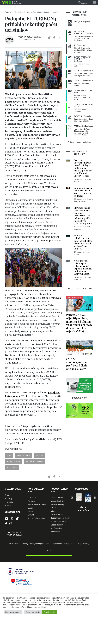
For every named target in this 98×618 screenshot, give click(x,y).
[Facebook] (6, 523)
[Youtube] (6, 518)
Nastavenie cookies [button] (13, 612)
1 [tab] (76, 500)
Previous (72, 497)
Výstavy (54, 511)
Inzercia (8, 505)
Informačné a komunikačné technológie (43, 12)
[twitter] (49, 38)
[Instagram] (10, 523)
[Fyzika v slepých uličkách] (79, 497)
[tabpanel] (78, 497)
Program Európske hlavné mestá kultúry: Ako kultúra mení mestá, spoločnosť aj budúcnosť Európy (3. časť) (83, 168)
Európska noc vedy (58, 521)
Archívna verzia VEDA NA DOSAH (14, 533)
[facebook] (54, 38)
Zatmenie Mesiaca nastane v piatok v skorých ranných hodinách (83, 191)
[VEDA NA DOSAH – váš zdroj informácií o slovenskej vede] (10, 2)
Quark (30, 508)
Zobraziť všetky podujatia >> (79, 142)
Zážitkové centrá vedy (37, 504)
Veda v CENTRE (57, 498)
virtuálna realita (34, 462)
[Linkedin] (16, 523)
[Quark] (88, 497)
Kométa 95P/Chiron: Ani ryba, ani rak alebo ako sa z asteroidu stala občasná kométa (83, 242)
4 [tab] (87, 500)
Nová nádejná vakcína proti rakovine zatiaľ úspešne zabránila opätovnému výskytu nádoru (83, 267)
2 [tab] (79, 500)
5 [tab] (91, 500)
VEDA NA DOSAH (25, 37)
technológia (13, 462)
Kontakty (8, 499)
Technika (19, 12)
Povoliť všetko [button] (49, 612)
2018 (9, 455)
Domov (8, 12)
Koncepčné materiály (36, 518)
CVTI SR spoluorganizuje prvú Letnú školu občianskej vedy (77, 363)
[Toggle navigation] (94, 2)
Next (95, 497)
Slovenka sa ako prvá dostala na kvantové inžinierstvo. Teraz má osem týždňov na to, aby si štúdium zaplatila (83, 215)
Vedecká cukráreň (58, 501)
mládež (39, 455)
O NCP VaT (32, 498)
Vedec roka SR (57, 514)
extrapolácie (23, 455)
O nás (7, 495)
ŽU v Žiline (12, 468)
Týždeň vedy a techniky (60, 518)
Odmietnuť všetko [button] (33, 612)
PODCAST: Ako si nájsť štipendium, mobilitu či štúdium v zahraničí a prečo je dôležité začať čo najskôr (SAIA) (79, 323)
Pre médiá (9, 502)
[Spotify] (12, 518)
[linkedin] (59, 38)
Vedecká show (57, 525)
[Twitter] (17, 518)
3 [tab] (83, 500)
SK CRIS (31, 511)
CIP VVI (31, 515)
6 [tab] (83, 504)
